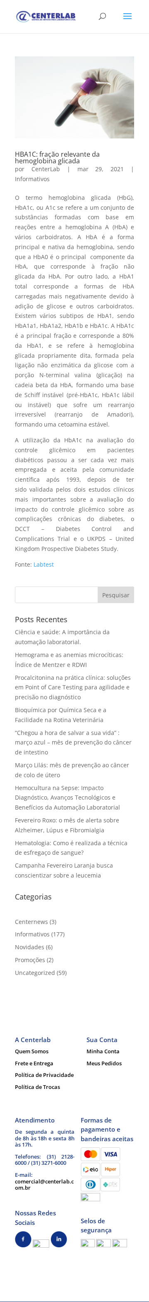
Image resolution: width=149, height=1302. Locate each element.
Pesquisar (116, 595)
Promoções (30, 960)
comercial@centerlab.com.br (44, 1185)
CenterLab (45, 169)
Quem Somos (31, 1051)
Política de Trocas (37, 1087)
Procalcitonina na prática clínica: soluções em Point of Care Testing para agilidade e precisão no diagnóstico (73, 687)
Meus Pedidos (104, 1063)
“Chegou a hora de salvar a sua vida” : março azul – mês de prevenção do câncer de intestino (73, 742)
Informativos (32, 179)
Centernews (31, 922)
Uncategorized (35, 973)
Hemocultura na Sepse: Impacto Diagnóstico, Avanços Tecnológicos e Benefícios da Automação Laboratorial (67, 798)
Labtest (44, 564)
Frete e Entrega (34, 1063)
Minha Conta (103, 1051)
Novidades (29, 947)
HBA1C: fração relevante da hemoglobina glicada (57, 157)
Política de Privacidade (44, 1075)
